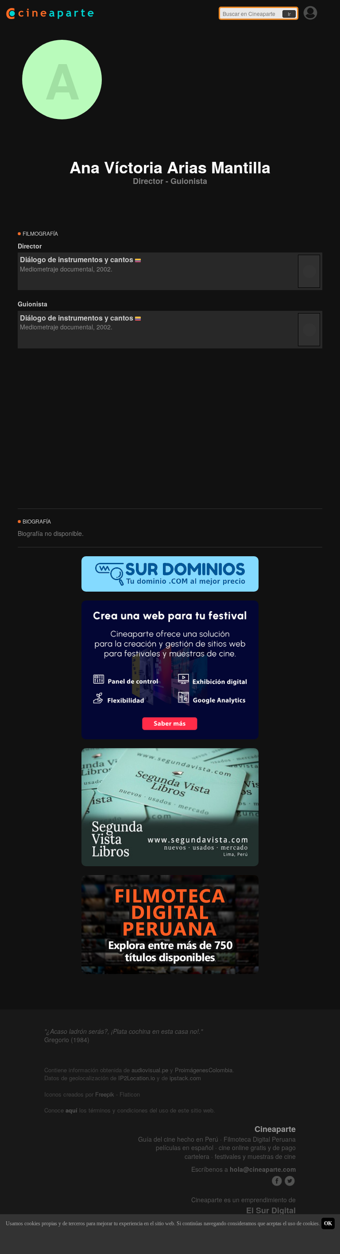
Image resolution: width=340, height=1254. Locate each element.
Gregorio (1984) (66, 1039)
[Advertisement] (170, 429)
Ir (289, 14)
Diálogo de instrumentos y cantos (76, 259)
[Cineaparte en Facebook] (276, 1180)
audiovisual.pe (149, 1070)
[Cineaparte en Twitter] (289, 1180)
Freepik (104, 1094)
